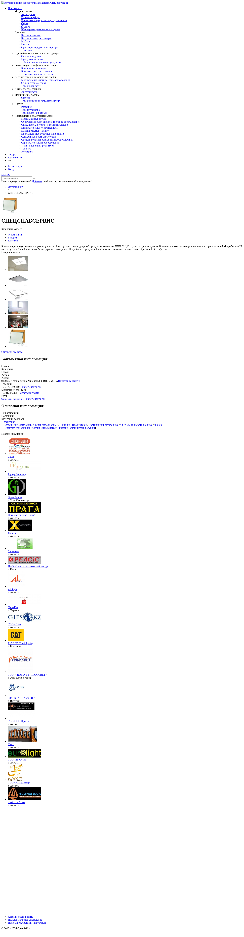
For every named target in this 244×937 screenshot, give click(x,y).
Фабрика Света (16, 802)
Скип (11, 744)
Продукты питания (32, 59)
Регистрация (15, 166)
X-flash (12, 533)
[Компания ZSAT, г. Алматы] (19, 453)
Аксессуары (28, 14)
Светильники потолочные (103, 424)
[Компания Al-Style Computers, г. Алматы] (16, 586)
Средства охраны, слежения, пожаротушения (47, 139)
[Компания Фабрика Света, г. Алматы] (24, 799)
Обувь (24, 23)
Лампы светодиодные (45, 424)
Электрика (27, 151)
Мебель (25, 41)
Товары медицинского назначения (40, 100)
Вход (11, 169)
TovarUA (13, 607)
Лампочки (25, 424)
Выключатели (49, 427)
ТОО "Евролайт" (17, 759)
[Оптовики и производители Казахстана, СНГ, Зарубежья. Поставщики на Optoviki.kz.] (34, 2)
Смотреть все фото (12, 352)
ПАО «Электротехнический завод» (28, 566)
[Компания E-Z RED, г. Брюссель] (16, 640)
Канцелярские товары (33, 68)
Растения (26, 106)
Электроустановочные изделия (22, 427)
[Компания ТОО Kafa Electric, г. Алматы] (15, 779)
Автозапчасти (29, 91)
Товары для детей (31, 86)
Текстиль (26, 50)
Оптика (25, 97)
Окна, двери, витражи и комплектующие (44, 124)
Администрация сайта (20, 916)
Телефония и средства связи (37, 74)
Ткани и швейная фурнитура (37, 145)
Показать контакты (69, 381)
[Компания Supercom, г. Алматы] (24, 548)
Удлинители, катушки (82, 427)
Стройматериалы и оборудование (40, 142)
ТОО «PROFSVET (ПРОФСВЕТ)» (27, 674)
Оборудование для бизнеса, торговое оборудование (50, 121)
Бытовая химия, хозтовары (36, 38)
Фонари (158, 424)
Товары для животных (34, 112)
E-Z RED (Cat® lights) (20, 643)
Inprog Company (17, 474)
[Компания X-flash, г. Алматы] (20, 530)
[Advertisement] (26, 862)
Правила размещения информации (27, 922)
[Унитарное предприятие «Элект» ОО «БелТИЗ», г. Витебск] (16, 695)
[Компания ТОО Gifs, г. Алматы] (24, 621)
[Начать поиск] (34, 178)
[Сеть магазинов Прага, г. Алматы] (24, 512)
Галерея (12, 237)
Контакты (13, 240)
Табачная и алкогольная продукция (41, 62)
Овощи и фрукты (31, 56)
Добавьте (37, 181)
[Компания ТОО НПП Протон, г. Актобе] (21, 718)
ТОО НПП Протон (19, 721)
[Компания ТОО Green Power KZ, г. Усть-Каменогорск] (17, 494)
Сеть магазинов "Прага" (22, 515)
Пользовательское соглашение (25, 919)
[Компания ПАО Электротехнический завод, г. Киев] (24, 563)
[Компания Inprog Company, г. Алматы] (24, 471)
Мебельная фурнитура (33, 118)
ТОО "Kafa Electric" (19, 782)
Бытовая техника (31, 35)
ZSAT (11, 456)
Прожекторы (79, 424)
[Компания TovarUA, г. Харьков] (24, 604)
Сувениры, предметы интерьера (39, 47)
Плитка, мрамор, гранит (35, 130)
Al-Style (12, 589)
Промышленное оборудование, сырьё (42, 133)
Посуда (25, 44)
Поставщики (15, 8)
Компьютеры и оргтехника (36, 71)
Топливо (26, 148)
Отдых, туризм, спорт (33, 83)
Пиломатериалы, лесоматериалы (39, 127)
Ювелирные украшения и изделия (40, 29)
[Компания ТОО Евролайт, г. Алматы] (24, 756)
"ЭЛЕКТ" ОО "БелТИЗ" (22, 698)
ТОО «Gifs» (14, 624)
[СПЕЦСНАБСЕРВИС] (10, 212)
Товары (12, 154)
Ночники (65, 424)
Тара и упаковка (30, 109)
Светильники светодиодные (136, 424)
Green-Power (15, 497)
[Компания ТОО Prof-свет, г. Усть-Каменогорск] (20, 671)
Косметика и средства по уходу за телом (44, 20)
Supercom (13, 551)
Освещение (11, 424)
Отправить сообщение (12, 399)
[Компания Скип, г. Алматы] (22, 741)
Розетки (63, 427)
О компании (15, 234)
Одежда (25, 26)
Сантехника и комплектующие (38, 136)
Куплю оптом (15, 157)
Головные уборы (30, 17)
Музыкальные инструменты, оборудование (45, 80)
